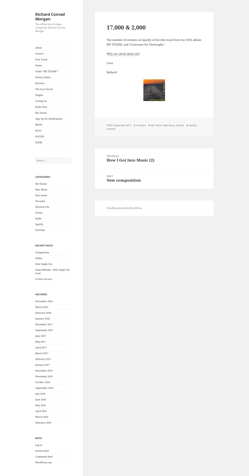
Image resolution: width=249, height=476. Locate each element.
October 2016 (42, 382)
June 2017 (40, 336)
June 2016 (40, 399)
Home (38, 65)
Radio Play (41, 107)
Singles (39, 95)
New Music (41, 189)
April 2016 (41, 411)
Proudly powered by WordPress (124, 208)
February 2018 (43, 312)
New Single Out (43, 264)
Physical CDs (42, 207)
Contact (39, 53)
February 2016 (43, 422)
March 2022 (41, 307)
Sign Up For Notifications (48, 118)
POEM (38, 142)
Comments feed (43, 456)
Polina (38, 258)
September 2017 (44, 330)
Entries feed (42, 450)
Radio (38, 218)
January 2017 (42, 364)
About (38, 47)
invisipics (141, 125)
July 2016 (40, 393)
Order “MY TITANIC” (46, 71)
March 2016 (41, 416)
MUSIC (39, 124)
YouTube (40, 230)
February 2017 (43, 359)
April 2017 (41, 347)
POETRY (39, 136)
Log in (38, 445)
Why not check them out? (123, 54)
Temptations (42, 252)
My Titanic (41, 112)
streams (111, 128)
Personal (40, 201)
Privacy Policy (43, 77)
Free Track (41, 59)
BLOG (38, 130)
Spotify (39, 224)
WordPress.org (43, 462)
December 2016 (44, 370)
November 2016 (44, 376)
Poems (39, 212)
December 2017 (44, 324)
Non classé (41, 195)
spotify (192, 125)
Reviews (40, 83)
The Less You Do (44, 89)
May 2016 (40, 405)
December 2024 (44, 301)
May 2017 (40, 341)
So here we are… (44, 279)
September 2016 (44, 388)
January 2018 (42, 318)
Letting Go (41, 101)
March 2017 (41, 353)
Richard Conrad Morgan (50, 17)
